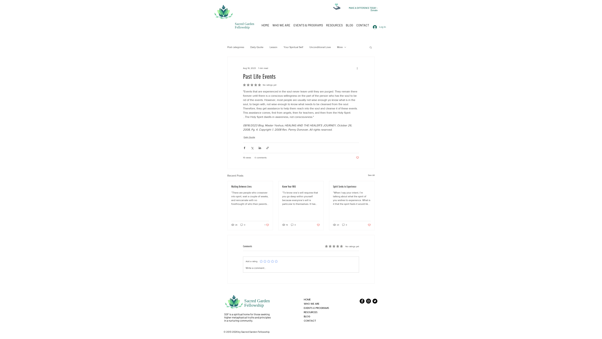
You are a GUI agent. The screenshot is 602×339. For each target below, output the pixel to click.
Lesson (273, 47)
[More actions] (357, 68)
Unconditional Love (320, 47)
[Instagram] (368, 301)
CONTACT (310, 321)
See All (371, 175)
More (340, 47)
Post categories (235, 47)
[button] (370, 47)
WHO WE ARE (311, 304)
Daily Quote (256, 47)
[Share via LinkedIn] (259, 147)
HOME (307, 299)
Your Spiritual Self (293, 47)
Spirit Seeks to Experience (344, 186)
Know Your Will (289, 186)
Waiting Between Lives (241, 186)
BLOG (307, 316)
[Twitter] (374, 301)
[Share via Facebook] (244, 147)
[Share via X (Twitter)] (252, 147)
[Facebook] (362, 301)
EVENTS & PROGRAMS (316, 308)
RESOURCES (310, 312)
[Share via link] (267, 147)
